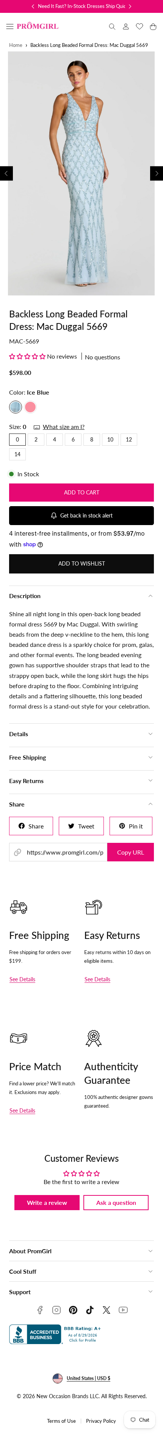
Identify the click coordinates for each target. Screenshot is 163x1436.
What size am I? (64, 426)
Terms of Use (61, 1421)
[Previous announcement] (33, 6)
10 (110, 439)
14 (17, 454)
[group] (81, 173)
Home (15, 45)
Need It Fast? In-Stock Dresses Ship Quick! (84, 6)
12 (129, 439)
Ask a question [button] (116, 1202)
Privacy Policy (101, 1421)
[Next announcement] (130, 6)
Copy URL (130, 852)
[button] (10, 26)
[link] (126, 26)
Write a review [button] (47, 1202)
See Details (22, 979)
